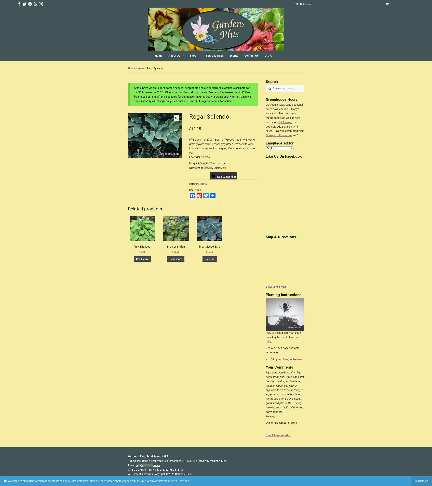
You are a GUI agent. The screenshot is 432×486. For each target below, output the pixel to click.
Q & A (268, 55)
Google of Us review (279, 135)
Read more (142, 259)
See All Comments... (278, 435)
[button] (176, 118)
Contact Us (251, 55)
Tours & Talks (214, 55)
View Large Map (276, 286)
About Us (174, 55)
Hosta (141, 68)
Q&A (281, 122)
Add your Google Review (285, 359)
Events (234, 55)
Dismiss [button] (423, 481)
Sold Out (209, 259)
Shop (193, 55)
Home (159, 55)
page (287, 122)
